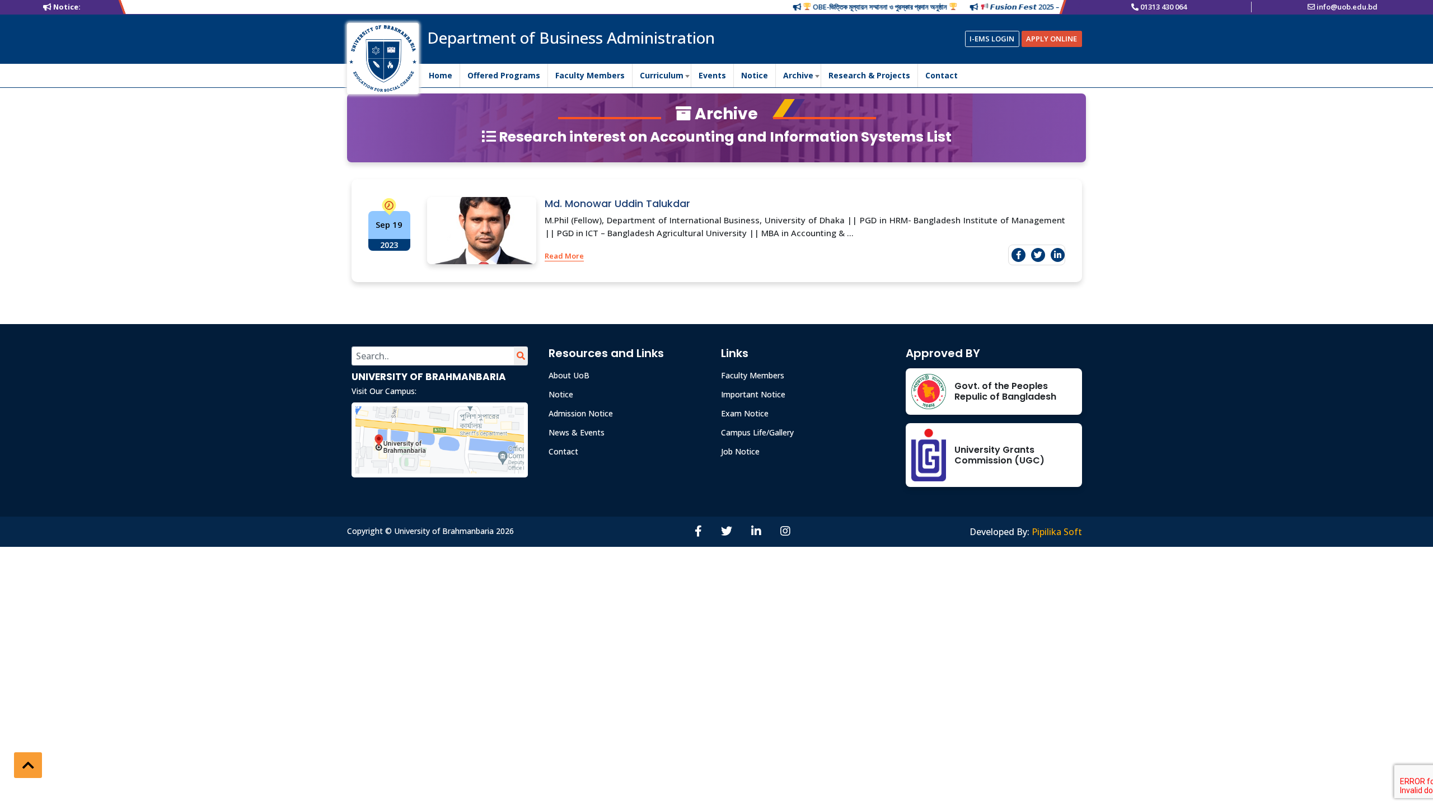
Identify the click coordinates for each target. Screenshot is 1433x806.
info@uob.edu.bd (1347, 7)
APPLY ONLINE (1051, 39)
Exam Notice (745, 413)
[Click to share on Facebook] (1018, 255)
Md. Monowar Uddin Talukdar (617, 203)
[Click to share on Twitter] (1038, 255)
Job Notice (740, 451)
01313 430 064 (1163, 7)
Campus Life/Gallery (757, 432)
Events (712, 75)
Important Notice (753, 394)
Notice (754, 75)
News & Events (577, 432)
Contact (941, 75)
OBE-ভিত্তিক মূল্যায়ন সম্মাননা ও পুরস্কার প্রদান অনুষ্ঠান (861, 7)
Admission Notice (581, 413)
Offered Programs (503, 75)
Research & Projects (869, 75)
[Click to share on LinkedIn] (1058, 255)
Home (440, 75)
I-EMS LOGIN (992, 39)
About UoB (569, 375)
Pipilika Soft (1057, 532)
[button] (28, 765)
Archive (798, 75)
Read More (564, 256)
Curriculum (661, 75)
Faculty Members (590, 75)
